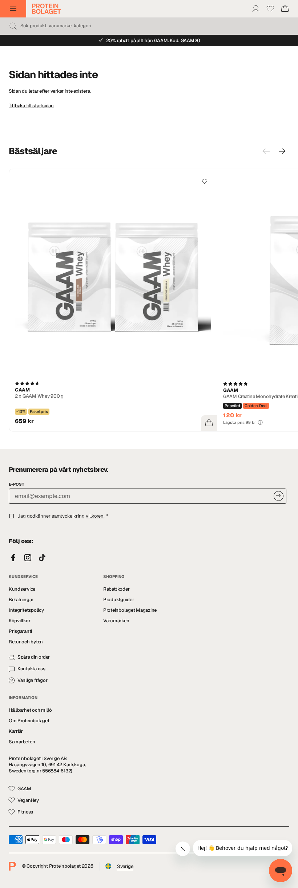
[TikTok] (42, 558)
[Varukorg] (285, 8)
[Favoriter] (270, 8)
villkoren (95, 516)
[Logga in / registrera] (255, 8)
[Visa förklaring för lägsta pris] (260, 422)
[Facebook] (13, 558)
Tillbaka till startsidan (31, 106)
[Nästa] (282, 151)
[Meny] (13, 8)
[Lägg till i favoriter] (204, 181)
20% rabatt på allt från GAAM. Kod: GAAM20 (153, 40)
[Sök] (13, 26)
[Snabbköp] (209, 423)
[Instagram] (27, 558)
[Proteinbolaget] (46, 9)
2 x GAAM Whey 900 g (39, 396)
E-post (16, 484)
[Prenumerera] (278, 496)
